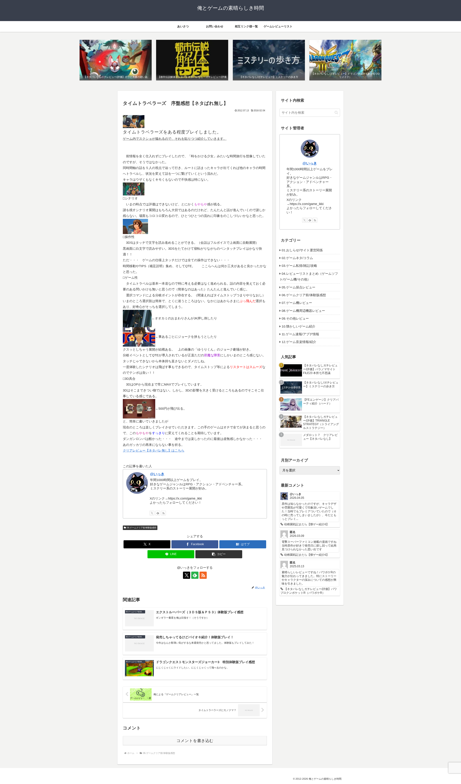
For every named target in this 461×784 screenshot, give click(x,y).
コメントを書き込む (194, 740)
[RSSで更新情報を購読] (163, 513)
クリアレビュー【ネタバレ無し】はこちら (153, 450)
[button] (218, 554)
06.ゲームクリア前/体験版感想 (141, 527)
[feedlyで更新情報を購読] (157, 513)
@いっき (157, 474)
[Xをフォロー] (152, 513)
